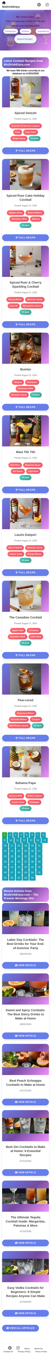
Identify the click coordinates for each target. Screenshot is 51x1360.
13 (31, 840)
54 (19, 878)
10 (10, 840)
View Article (26, 965)
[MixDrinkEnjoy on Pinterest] (39, 5)
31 (25, 856)
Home (27, 1349)
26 (32, 851)
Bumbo (25, 369)
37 (25, 862)
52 (5, 878)
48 (19, 872)
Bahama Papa (25, 783)
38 (32, 862)
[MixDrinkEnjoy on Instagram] (47, 5)
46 (5, 872)
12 (24, 840)
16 (5, 845)
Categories (10, 31)
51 (39, 872)
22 (5, 851)
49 (25, 872)
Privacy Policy (24, 1352)
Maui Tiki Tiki (25, 452)
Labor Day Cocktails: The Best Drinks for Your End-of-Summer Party (25, 944)
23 (12, 851)
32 (32, 856)
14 (38, 840)
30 (19, 856)
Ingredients (43, 31)
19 (25, 845)
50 (32, 872)
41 (12, 867)
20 (32, 845)
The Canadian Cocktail (25, 617)
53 (12, 878)
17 (12, 845)
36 (19, 862)
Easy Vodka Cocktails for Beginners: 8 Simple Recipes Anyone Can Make (25, 1292)
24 (19, 851)
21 (39, 845)
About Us (38, 1349)
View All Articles (22, 1328)
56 (32, 878)
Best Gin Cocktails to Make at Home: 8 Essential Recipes (25, 1151)
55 (25, 878)
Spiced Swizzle (26, 113)
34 (5, 862)
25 (25, 851)
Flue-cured (25, 700)
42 (19, 867)
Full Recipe (27, 151)
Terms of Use (41, 1352)
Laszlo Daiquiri (25, 535)
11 (17, 840)
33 (39, 856)
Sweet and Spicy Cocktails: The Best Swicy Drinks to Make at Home (25, 1014)
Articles (25, 31)
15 (44, 840)
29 (12, 856)
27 (39, 851)
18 (19, 845)
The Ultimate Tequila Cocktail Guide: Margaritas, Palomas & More (25, 1221)
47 (12, 872)
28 (5, 856)
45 (39, 867)
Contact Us (8, 1352)
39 (39, 862)
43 (25, 867)
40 (5, 867)
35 (12, 862)
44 (32, 867)
